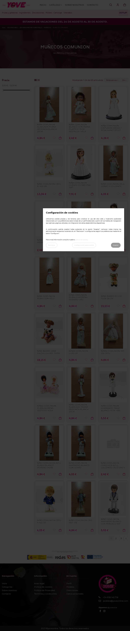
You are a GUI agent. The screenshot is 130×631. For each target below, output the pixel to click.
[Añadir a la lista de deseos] (54, 138)
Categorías (7, 587)
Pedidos (70, 587)
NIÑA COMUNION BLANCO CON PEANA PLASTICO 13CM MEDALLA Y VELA (79, 128)
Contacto (92, 5)
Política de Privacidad (44, 590)
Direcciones (72, 590)
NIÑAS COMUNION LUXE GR (78, 352)
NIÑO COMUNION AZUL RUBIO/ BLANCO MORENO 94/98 (49, 465)
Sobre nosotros (74, 5)
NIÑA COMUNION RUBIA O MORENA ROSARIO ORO (78, 297)
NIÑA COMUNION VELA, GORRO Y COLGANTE (113, 185)
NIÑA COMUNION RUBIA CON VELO (46, 297)
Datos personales (74, 594)
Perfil (68, 583)
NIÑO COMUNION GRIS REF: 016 (80, 521)
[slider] (2, 90)
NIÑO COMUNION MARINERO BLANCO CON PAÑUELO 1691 (111, 521)
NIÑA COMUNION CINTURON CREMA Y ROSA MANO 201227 (111, 127)
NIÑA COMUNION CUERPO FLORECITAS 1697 (80, 185)
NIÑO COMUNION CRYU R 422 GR (49, 521)
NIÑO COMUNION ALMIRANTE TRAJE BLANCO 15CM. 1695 (110, 408)
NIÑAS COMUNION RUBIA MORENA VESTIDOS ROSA (46, 408)
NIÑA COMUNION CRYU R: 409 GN (49, 185)
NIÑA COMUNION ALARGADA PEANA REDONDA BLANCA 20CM (47, 128)
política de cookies (81, 240)
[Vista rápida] (49, 121)
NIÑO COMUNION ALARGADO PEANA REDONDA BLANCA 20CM (79, 408)
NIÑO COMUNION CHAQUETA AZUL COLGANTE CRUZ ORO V (113, 465)
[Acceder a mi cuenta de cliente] (117, 4)
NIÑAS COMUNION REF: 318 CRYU (113, 352)
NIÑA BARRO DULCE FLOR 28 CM (111, 297)
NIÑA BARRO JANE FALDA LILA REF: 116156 (48, 352)
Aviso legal (39, 583)
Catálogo (55, 5)
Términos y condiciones (45, 594)
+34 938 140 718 (110, 597)
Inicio (43, 5)
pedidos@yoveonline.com (115, 601)
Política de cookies (43, 587)
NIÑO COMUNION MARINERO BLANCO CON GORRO (79, 465)
